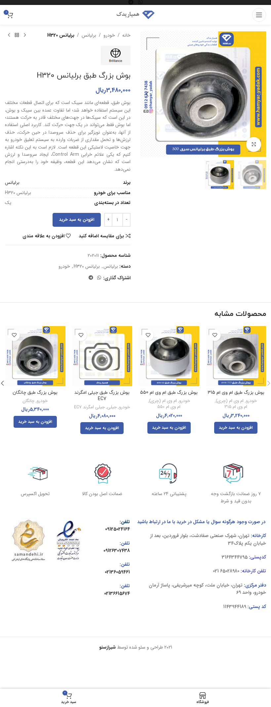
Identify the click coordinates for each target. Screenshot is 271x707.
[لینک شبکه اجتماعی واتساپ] (99, 278)
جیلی (112, 407)
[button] (259, 94)
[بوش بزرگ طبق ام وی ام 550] (169, 356)
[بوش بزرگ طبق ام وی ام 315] (236, 356)
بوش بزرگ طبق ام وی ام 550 (169, 392)
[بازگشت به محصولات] (17, 35)
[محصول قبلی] (25, 35)
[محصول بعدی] (9, 35)
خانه (126, 35)
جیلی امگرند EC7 (89, 407)
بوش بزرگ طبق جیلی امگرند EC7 (102, 395)
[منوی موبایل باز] (259, 14)
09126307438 (116, 550)
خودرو (109, 35)
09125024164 (117, 529)
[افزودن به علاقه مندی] (215, 335)
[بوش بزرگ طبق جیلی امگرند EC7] (102, 356)
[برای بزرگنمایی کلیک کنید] (253, 144)
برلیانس (89, 35)
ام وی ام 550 (168, 407)
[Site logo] (135, 14)
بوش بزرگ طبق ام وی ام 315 (236, 392)
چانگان (28, 401)
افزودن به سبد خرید (76, 219)
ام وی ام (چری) (230, 401)
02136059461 (117, 572)
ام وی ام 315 (235, 407)
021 (216, 571)
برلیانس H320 (60, 35)
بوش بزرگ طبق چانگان (35, 392)
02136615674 (117, 593)
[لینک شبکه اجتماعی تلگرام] (91, 278)
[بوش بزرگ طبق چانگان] (35, 356)
